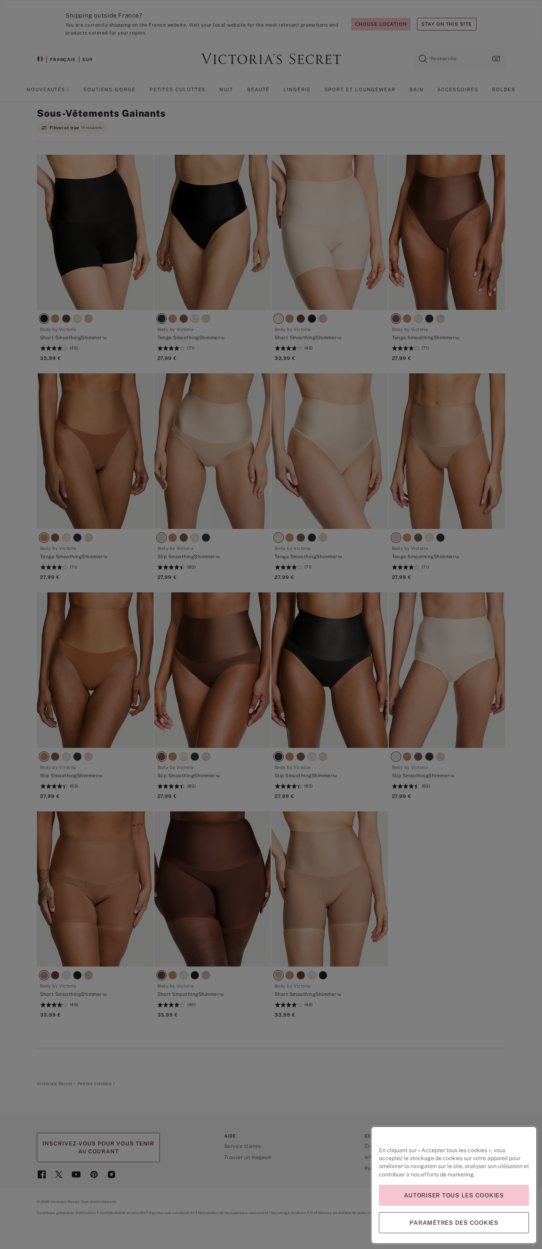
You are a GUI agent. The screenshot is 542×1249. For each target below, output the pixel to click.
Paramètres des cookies (453, 1222)
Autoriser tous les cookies (454, 1195)
